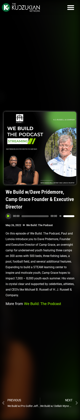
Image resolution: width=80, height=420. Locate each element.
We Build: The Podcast (39, 225)
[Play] (8, 216)
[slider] (68, 216)
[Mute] (60, 216)
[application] (40, 216)
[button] (70, 7)
